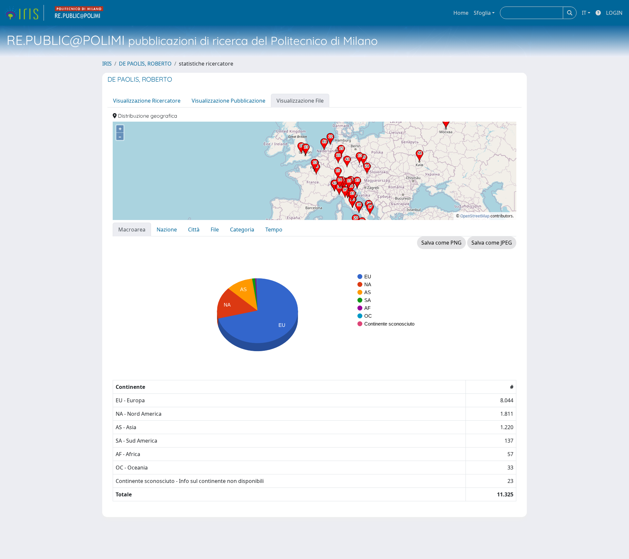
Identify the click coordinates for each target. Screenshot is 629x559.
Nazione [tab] (167, 229)
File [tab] (215, 229)
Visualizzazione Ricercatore (147, 100)
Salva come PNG (441, 242)
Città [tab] (194, 229)
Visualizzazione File (300, 100)
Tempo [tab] (273, 229)
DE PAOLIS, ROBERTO (145, 63)
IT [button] (584, 12)
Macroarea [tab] (131, 229)
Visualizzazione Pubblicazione (228, 100)
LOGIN (614, 12)
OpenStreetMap (474, 216)
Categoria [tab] (242, 229)
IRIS (107, 63)
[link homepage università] (79, 13)
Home (460, 12)
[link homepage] (24, 13)
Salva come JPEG (491, 242)
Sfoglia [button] (482, 12)
